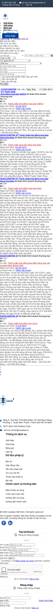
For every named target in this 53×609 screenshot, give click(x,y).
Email (2, 547)
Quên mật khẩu (46, 600)
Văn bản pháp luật (14, 469)
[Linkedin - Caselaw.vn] (10, 523)
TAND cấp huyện (23, 108)
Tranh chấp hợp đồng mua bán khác (25, 188)
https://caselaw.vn (38, 515)
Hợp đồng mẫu (12, 465)
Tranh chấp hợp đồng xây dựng (22, 323)
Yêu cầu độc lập (9, 81)
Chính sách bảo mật (15, 494)
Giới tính (3, 558)
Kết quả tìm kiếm (7, 41)
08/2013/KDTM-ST (9, 256)
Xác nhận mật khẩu (9, 555)
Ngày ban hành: (7, 106)
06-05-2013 (21, 268)
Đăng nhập (34, 579)
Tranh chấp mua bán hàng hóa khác (24, 145)
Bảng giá (10, 448)
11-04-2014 (20, 326)
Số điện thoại (6, 550)
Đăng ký (35, 608)
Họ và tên (4, 544)
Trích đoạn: (5, 111)
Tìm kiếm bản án (20, 38)
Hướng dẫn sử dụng (11, 5)
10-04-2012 (20, 106)
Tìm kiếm (4, 84)
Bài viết (7, 30)
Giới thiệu (10, 440)
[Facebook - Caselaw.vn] (3, 523)
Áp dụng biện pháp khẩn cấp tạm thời (19, 76)
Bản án (9, 461)
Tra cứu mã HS (12, 473)
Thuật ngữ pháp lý (14, 476)
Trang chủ (4, 38)
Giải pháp (10, 444)
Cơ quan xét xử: (7, 108)
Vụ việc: (4, 103)
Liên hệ (29, 5)
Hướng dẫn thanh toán (16, 501)
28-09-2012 (21, 190)
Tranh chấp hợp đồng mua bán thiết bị (25, 103)
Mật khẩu (4, 552)
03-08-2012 (21, 147)
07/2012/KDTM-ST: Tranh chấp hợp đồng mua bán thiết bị (13, 91)
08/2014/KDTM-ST (9, 316)
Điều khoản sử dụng (15, 490)
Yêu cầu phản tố (9, 79)
